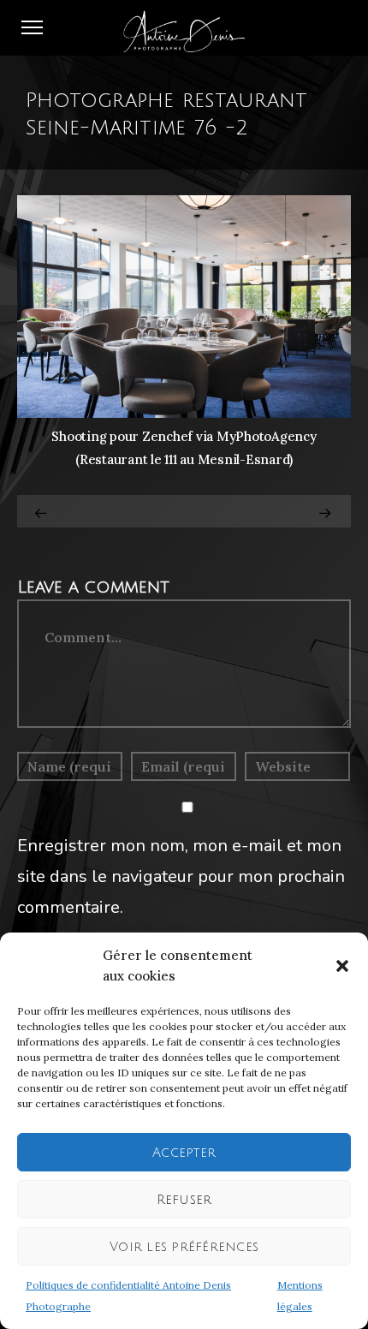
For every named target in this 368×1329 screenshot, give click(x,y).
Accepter (184, 1152)
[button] (342, 965)
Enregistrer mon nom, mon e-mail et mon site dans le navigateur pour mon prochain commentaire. (181, 876)
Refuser (184, 1200)
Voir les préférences (184, 1247)
